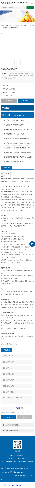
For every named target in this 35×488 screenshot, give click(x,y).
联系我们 (26, 101)
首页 (11, 25)
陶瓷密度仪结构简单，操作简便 (14, 134)
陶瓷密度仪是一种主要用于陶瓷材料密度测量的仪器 (18, 152)
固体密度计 (25, 25)
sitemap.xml (8, 476)
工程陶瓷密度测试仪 (14, 430)
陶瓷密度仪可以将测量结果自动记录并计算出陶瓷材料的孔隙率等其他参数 (18, 138)
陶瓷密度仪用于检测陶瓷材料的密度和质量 (17, 148)
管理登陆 (16, 476)
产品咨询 (9, 101)
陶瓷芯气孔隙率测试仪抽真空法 (14, 161)
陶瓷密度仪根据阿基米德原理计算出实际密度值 (18, 143)
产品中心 (17, 25)
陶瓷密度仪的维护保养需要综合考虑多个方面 (18, 129)
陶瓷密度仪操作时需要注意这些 (14, 125)
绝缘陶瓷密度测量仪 (14, 425)
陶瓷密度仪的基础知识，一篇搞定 (14, 120)
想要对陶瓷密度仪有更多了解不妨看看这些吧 (18, 157)
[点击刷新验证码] (19, 408)
